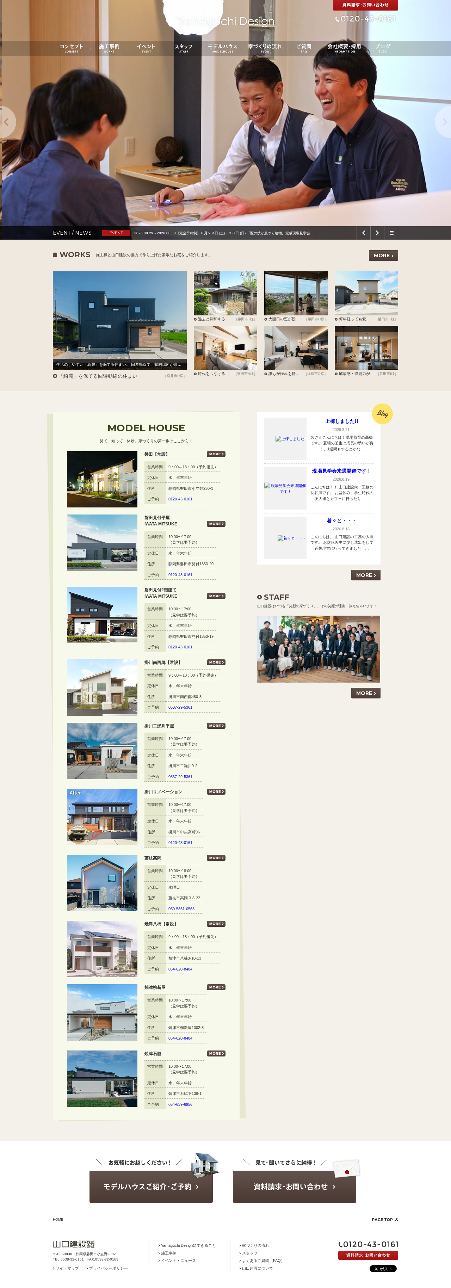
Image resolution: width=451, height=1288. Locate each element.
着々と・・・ (342, 520)
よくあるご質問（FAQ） (263, 1260)
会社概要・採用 (343, 48)
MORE (382, 255)
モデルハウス (223, 48)
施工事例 (109, 48)
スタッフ (183, 48)
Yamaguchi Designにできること (188, 1245)
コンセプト (71, 48)
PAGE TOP (385, 1219)
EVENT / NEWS (72, 233)
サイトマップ (67, 1268)
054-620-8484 (180, 969)
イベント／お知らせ (146, 48)
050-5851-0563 (181, 909)
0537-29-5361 (180, 707)
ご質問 (304, 48)
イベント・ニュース (178, 1260)
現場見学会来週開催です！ (341, 471)
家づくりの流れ (265, 48)
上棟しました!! (341, 421)
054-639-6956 (180, 1104)
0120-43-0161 (180, 499)
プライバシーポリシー (108, 1268)
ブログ (383, 48)
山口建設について (257, 1268)
